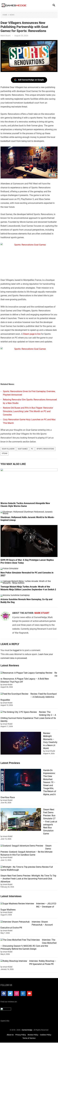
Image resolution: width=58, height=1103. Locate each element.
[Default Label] (23, 993)
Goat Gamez (23, 449)
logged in (17, 650)
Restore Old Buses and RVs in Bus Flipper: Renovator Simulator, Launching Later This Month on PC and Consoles (28, 411)
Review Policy (33, 1035)
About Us (10, 1035)
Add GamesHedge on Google (31, 80)
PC (32, 449)
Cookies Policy (45, 1035)
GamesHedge (27, 1030)
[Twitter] (10, 993)
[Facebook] (4, 993)
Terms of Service (29, 1038)
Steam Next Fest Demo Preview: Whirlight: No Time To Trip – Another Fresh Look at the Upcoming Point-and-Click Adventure (28, 878)
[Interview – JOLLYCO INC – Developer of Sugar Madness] (17, 903)
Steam (4, 453)
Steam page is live (31, 334)
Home (5, 15)
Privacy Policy (20, 1035)
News (12, 15)
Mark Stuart (6, 36)
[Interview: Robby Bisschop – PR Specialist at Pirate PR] (14, 961)
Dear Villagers (8, 449)
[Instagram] (16, 993)
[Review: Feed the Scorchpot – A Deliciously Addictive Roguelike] (14, 693)
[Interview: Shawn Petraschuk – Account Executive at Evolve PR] (15, 921)
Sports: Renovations (45, 449)
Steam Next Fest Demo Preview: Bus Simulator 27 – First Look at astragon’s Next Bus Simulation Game (50, 821)
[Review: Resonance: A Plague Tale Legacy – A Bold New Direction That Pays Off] (26, 672)
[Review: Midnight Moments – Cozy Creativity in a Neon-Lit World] (21, 743)
